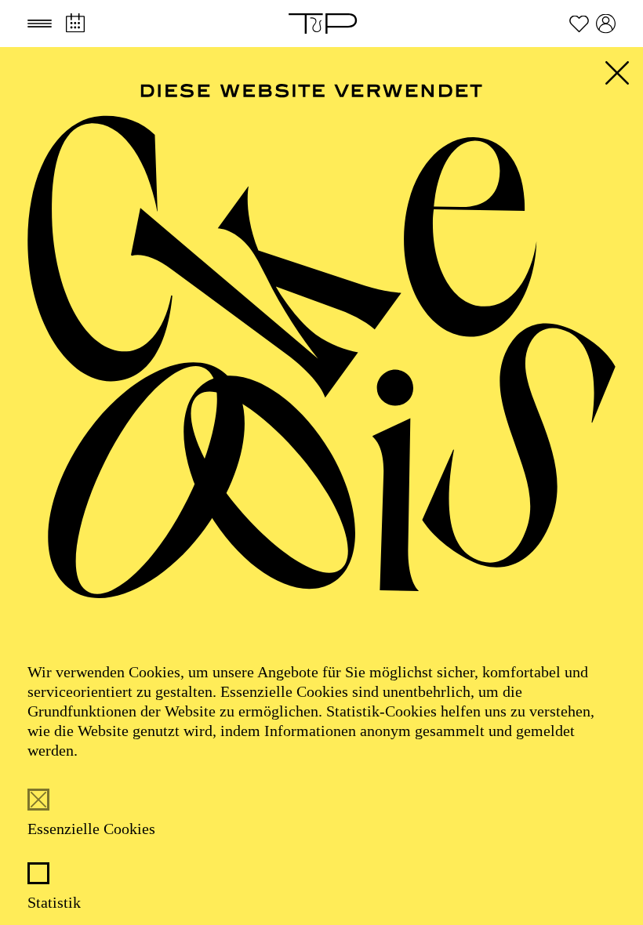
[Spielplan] (75, 23)
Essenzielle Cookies (91, 828)
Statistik (54, 902)
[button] (39, 23)
